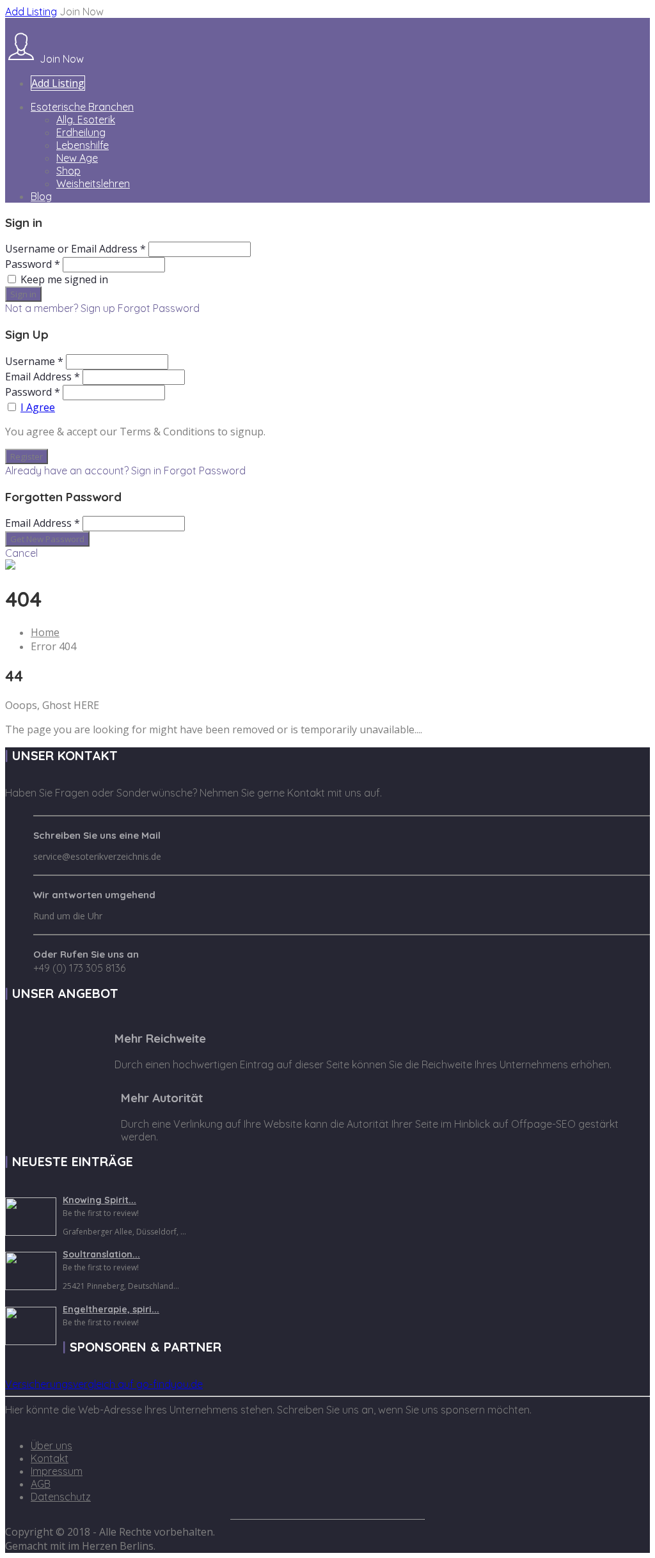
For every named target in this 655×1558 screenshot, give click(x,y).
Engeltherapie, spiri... (111, 1309)
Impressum (57, 1471)
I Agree (37, 407)
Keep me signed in (64, 279)
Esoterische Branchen (82, 106)
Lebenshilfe (82, 145)
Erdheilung (81, 132)
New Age (77, 158)
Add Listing (31, 11)
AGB (41, 1483)
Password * (32, 264)
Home (45, 632)
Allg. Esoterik (85, 119)
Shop (68, 170)
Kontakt (49, 1458)
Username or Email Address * (75, 249)
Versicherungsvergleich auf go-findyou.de (104, 1384)
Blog (41, 196)
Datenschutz (61, 1496)
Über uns (51, 1445)
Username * (34, 361)
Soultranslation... (101, 1254)
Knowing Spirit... (99, 1200)
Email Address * (42, 377)
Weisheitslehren (93, 183)
